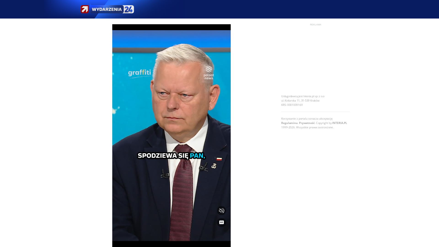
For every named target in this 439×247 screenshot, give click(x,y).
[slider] (171, 240)
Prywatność (307, 123)
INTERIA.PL (339, 123)
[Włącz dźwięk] (221, 210)
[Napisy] (221, 222)
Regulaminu (289, 123)
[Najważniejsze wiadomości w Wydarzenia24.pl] (107, 9)
